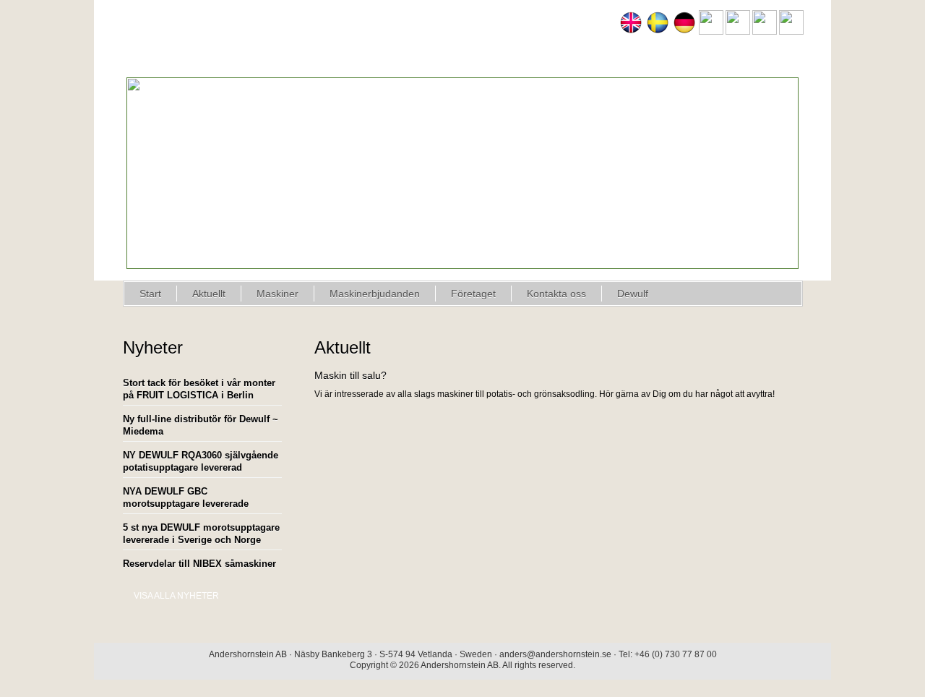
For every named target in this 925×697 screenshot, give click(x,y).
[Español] (738, 32)
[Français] (711, 32)
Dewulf (632, 293)
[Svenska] (657, 32)
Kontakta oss (556, 293)
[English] (631, 32)
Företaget (473, 293)
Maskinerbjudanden (375, 293)
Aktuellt (208, 293)
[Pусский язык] (791, 32)
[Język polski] (764, 32)
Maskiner (277, 293)
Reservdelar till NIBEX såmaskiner (199, 563)
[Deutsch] (684, 32)
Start (150, 293)
